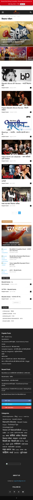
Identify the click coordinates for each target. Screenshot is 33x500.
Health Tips (26, 416)
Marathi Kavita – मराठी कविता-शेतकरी (10, 380)
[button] (2, 12)
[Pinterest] (14, 492)
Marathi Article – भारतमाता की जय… (11, 297)
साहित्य (5, 452)
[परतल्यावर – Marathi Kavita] (16, 235)
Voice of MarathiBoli (12, 430)
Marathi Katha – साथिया (7, 376)
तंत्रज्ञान (15, 438)
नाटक (26, 441)
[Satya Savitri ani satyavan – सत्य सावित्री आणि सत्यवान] (16, 147)
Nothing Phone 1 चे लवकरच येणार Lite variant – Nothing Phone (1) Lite (16, 389)
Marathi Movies (9, 422)
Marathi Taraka (22, 422)
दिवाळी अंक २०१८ (17, 441)
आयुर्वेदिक (4, 432)
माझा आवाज (7, 449)
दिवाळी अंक (6, 441)
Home (3, 16)
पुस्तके (11, 444)
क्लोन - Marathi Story (7, 337)
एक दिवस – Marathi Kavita (9, 289)
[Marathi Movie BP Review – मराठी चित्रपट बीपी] (16, 74)
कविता (12, 435)
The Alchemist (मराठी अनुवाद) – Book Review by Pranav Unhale (15, 384)
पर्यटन (3, 444)
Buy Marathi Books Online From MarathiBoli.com (14, 394)
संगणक (21, 450)
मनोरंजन (7, 16)
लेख (13, 449)
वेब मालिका (17, 449)
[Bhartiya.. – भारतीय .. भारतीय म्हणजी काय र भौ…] (16, 122)
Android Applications (8, 416)
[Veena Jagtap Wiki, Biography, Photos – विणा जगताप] (5, 264)
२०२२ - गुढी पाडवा (20, 452)
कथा (4, 436)
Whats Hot (24, 430)
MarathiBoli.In (5, 339)
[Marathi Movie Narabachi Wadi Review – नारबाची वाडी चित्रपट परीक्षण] (5, 258)
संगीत (25, 449)
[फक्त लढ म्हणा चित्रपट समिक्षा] (16, 194)
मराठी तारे (5, 447)
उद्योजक (25, 432)
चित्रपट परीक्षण (13, 16)
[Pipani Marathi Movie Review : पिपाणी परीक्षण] (16, 98)
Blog (16, 416)
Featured (21, 416)
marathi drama (17, 419)
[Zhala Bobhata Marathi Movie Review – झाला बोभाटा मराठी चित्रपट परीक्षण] (16, 34)
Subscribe (27, 407)
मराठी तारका (25, 444)
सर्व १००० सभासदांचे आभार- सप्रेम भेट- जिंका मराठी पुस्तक (13, 359)
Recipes (5, 424)
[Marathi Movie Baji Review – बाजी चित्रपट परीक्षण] (13, 57)
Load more (16, 302)
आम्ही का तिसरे (4, 356)
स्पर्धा (11, 452)
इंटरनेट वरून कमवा (19, 432)
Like (29, 400)
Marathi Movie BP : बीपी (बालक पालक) (10, 346)
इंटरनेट (11, 432)
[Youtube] (23, 492)
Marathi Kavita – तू (7, 282)
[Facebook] (10, 492)
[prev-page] (13, 212)
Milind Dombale (5, 284)
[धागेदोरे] (16, 171)
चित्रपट (24, 435)
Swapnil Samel (4, 44)
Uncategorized (8, 427)
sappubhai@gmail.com (19, 481)
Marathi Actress (7, 419)
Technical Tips (13, 424)
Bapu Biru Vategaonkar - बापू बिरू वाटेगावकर (12, 351)
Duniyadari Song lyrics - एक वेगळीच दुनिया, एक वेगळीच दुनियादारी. (16, 349)
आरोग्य (8, 432)
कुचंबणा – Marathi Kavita (15, 270)
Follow (28, 404)
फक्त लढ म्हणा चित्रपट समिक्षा (11, 204)
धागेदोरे (4, 181)
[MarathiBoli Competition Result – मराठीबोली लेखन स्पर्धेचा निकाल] (5, 250)
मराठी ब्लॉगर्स (11, 447)
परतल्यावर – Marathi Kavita (11, 242)
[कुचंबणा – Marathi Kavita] (5, 271)
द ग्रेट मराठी (22, 438)
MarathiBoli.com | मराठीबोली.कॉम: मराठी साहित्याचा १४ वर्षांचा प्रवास (16, 373)
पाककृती (7, 444)
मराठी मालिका (18, 447)
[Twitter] (18, 492)
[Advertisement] (16, 7)
